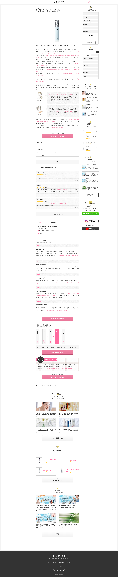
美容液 (48, 385)
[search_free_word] (97, 52)
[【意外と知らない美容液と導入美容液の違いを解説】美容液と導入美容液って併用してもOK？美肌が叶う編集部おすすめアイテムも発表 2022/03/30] (46, 499)
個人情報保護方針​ (61, 562)
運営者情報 (69, 562)
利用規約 (54, 562)
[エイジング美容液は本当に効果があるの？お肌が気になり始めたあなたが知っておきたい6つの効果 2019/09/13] (69, 518)
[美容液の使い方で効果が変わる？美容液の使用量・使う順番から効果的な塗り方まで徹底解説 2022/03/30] (46, 518)
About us (48, 562)
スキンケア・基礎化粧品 (42, 385)
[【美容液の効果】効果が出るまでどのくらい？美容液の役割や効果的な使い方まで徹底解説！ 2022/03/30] (69, 499)
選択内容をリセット (90, 42)
